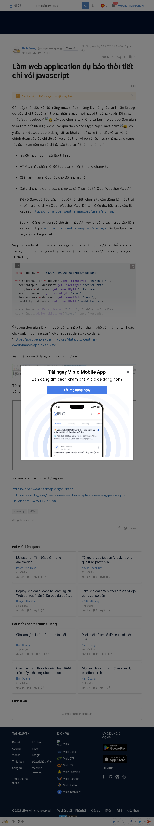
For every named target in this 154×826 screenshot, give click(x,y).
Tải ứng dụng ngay (77, 390)
